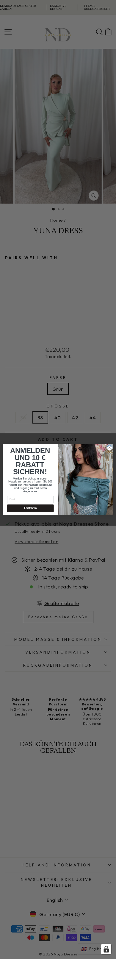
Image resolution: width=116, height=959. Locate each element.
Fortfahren (30, 508)
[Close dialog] (109, 447)
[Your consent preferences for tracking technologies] (106, 949)
